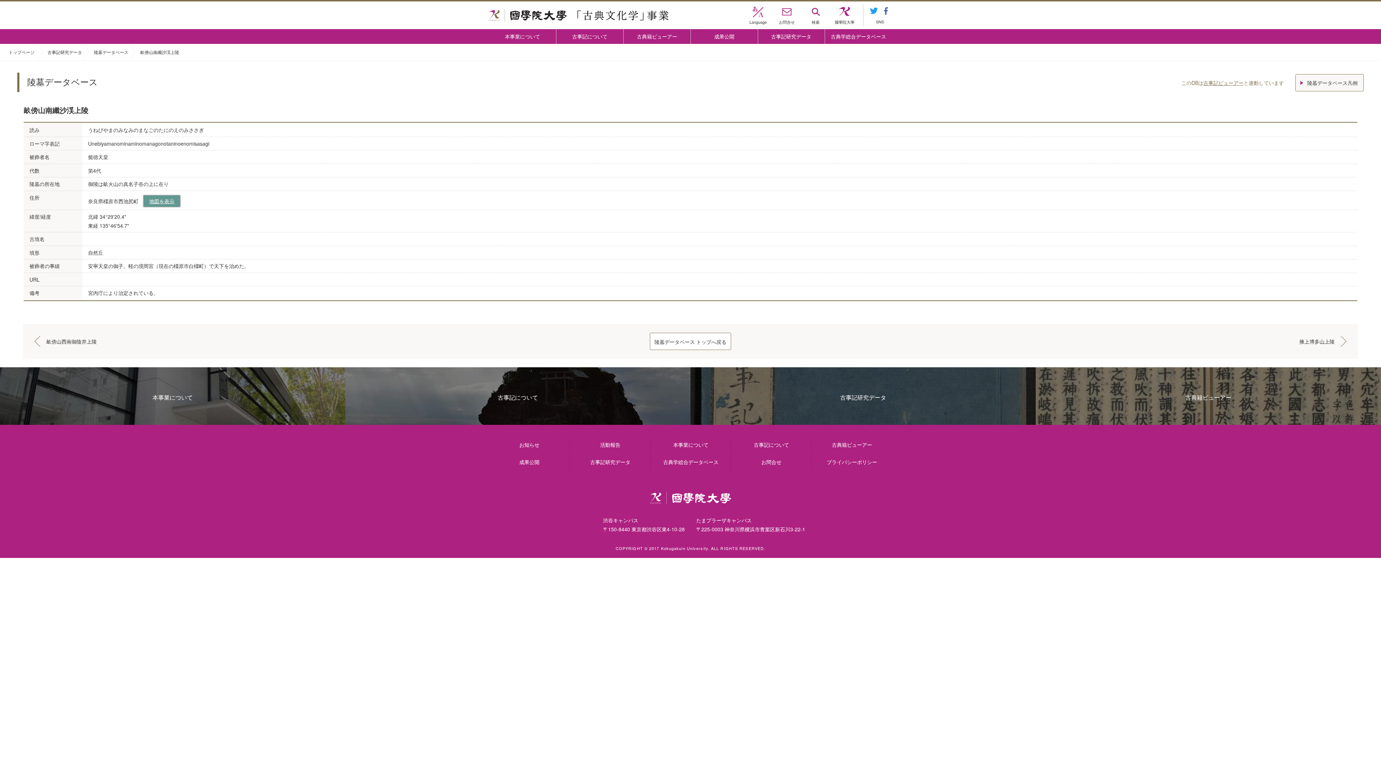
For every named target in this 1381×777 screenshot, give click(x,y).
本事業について (522, 36)
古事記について (589, 36)
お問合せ (771, 461)
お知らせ (529, 444)
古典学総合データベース (858, 36)
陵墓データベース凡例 (1332, 82)
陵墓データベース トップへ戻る (690, 341)
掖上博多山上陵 (1317, 341)
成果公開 (724, 36)
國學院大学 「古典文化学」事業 (579, 15)
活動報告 (610, 444)
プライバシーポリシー (852, 461)
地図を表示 (161, 201)
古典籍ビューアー (657, 36)
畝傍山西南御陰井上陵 (71, 341)
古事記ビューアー (1223, 82)
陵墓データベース (111, 52)
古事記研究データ (791, 36)
